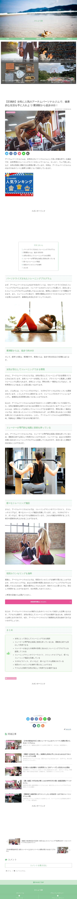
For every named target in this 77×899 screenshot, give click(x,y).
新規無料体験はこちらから (38, 601)
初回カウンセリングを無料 (32, 264)
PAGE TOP (39, 882)
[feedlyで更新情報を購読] (38, 725)
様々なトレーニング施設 (31, 261)
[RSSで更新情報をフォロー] (42, 725)
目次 (35, 245)
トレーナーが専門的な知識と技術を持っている (39, 258)
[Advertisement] (38, 92)
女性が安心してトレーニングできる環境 (37, 255)
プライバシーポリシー (57, 893)
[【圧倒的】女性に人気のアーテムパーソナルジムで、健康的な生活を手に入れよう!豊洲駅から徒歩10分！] (15, 153)
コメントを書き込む (38, 865)
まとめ (25, 267)
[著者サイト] (34, 725)
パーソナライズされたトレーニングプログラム (39, 249)
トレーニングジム (11, 678)
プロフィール (20, 893)
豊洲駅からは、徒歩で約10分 (33, 252)
